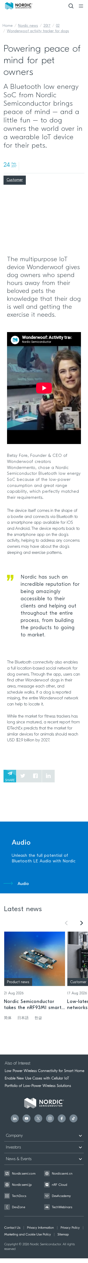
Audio (23, 884)
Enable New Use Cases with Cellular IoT (37, 1078)
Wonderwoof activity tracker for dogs (38, 31)
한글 (38, 1018)
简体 (7, 1018)
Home (8, 26)
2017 (46, 26)
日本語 (23, 1018)
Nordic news (28, 26)
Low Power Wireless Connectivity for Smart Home (44, 1071)
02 (58, 26)
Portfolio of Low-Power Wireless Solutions (38, 1086)
